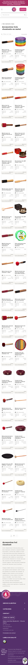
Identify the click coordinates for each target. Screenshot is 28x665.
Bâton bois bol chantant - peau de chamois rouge (19, 106)
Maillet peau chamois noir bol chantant (7, 189)
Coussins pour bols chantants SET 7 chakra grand (20, 50)
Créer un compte (8, 617)
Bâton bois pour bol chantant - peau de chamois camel (20, 190)
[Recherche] (24, 14)
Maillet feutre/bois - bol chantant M (20, 464)
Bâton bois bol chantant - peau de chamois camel (6, 106)
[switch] (25, 663)
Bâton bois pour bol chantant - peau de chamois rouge (7, 162)
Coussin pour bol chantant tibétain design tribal (19, 353)
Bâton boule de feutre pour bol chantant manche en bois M (7, 437)
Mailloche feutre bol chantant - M (7, 353)
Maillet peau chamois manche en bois (7, 326)
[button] (1, 9)
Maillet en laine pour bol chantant (7, 491)
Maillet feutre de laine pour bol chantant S (6, 244)
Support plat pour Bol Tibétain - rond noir (7, 464)
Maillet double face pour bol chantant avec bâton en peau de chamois (20, 272)
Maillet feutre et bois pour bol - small (20, 409)
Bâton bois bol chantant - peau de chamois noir (6, 50)
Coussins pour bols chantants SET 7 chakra (20, 78)
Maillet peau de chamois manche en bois (7, 134)
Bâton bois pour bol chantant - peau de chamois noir (20, 134)
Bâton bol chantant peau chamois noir (7, 78)
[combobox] (13, 15)
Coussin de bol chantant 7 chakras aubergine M (20, 381)
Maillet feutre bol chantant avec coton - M (7, 409)
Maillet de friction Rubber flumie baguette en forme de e (20, 519)
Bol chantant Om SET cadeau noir (20, 217)
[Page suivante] (17, 536)
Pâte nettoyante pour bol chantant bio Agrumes (20, 244)
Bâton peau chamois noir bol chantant (20, 300)
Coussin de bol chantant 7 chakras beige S (20, 491)
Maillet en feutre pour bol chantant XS (7, 519)
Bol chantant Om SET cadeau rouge (20, 161)
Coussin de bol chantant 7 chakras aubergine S (7, 381)
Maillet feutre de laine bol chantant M (7, 300)
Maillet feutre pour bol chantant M (7, 217)
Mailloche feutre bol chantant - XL (20, 326)
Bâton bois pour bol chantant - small (7, 272)
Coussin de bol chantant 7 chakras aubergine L (20, 437)
